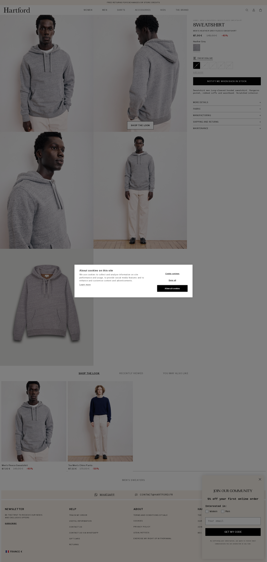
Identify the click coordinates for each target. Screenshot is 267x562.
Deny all (172, 280)
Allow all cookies (172, 288)
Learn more (85, 284)
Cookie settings (172, 273)
